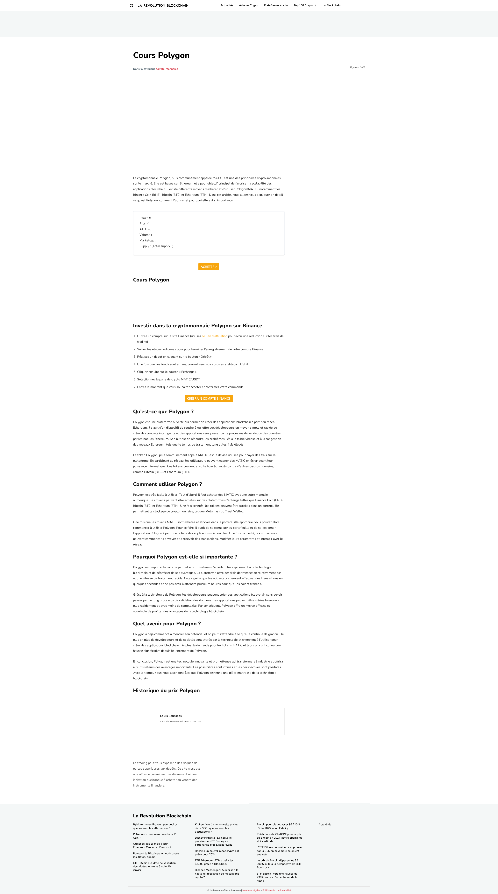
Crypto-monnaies (167, 69)
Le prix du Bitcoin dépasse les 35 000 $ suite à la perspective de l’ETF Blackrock (279, 864)
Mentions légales (251, 890)
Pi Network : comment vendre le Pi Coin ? (154, 836)
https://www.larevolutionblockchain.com (180, 721)
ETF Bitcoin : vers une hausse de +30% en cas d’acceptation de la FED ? (277, 877)
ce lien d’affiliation (214, 336)
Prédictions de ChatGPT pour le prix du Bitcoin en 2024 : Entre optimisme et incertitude (279, 837)
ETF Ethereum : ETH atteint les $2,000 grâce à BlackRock (214, 862)
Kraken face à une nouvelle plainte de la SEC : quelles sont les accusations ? (216, 828)
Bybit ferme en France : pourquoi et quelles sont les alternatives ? (155, 826)
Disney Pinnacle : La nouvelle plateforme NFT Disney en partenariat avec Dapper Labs (213, 841)
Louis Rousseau (171, 716)
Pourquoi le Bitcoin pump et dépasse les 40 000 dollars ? (156, 855)
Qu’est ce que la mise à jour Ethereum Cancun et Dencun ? (152, 845)
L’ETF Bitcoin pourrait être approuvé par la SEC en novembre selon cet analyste (279, 850)
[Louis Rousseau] (146, 721)
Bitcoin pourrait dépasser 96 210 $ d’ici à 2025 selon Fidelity (278, 826)
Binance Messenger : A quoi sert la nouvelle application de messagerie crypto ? (217, 873)
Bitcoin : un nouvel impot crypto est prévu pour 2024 (217, 852)
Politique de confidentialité (276, 890)
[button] (131, 5)
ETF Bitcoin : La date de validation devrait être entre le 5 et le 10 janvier (154, 866)
